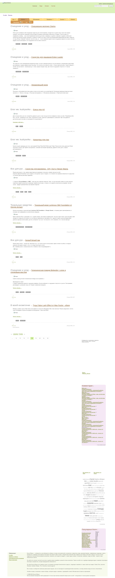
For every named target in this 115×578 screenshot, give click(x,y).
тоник (98, 517)
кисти (90, 498)
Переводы (49, 19)
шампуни (98, 521)
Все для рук (17, 169)
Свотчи (53, 6)
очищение (24, 43)
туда (21, 334)
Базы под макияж (86, 545)
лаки (22, 191)
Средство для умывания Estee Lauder (47, 57)
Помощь (10, 15)
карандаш (18, 155)
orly (25, 191)
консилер (94, 498)
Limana (83, 404)
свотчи (92, 513)
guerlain (87, 483)
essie (88, 481)
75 (20, 338)
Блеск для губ (39, 110)
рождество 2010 (100, 511)
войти (100, 3)
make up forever (95, 485)
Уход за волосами (86, 541)
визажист (93, 495)
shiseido (98, 487)
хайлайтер (92, 521)
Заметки (34, 6)
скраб (96, 513)
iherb (91, 483)
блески (101, 491)
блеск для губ (95, 491)
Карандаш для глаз (41, 140)
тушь (17, 320)
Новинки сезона (85, 393)
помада (95, 509)
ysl (97, 489)
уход (30, 191)
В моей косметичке (20, 305)
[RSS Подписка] (84, 377)
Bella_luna (84, 388)
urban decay (93, 489)
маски (89, 505)
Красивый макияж (86, 547)
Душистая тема (85, 546)
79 (35, 338)
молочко (18, 43)
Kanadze (84, 396)
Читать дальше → (17, 187)
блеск (21, 126)
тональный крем (19, 226)
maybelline (85, 487)
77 (28, 338)
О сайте (5, 15)
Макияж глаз (85, 535)
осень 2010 (87, 507)
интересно (89, 496)
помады (22, 292)
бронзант (85, 492)
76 (24, 338)
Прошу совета (85, 544)
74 (16, 338)
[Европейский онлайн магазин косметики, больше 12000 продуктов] (88, 455)
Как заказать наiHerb (86, 473)
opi (89, 487)
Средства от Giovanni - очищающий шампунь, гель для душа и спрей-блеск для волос (93, 391)
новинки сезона (94, 505)
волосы (98, 494)
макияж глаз (97, 503)
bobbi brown (86, 479)
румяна (86, 513)
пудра (85, 511)
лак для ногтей (88, 501)
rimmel (94, 487)
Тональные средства (21, 205)
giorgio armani (28, 226)
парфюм (85, 509)
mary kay (102, 485)
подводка (90, 509)
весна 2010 (91, 493)
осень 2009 (101, 505)
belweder (28, 292)
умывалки (93, 519)
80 (39, 338)
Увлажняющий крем (39, 85)
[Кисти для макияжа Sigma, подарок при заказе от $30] (99, 466)
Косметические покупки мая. (88, 406)
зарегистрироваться (108, 3)
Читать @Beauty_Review (84, 373)
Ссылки (62, 19)
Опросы (73, 19)
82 (47, 338)
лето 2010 (100, 501)
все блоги (103, 549)
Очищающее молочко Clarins (43, 26)
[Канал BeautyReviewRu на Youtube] (84, 370)
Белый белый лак (32, 240)
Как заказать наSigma (97, 473)
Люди (40, 6)
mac (90, 485)
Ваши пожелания (13, 559)
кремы (17, 96)
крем (98, 498)
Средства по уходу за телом (88, 540)
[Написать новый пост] (32, 8)
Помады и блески (86, 536)
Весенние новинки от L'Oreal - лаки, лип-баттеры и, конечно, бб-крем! (93, 395)
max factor (22, 320)
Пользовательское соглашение (16, 558)
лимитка (85, 503)
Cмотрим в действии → (18, 122)
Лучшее (47, 6)
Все (13, 19)
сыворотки (101, 513)
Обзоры (23, 19)
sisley (24, 155)
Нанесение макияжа (86, 542)
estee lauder (25, 71)
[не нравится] (14, 47)
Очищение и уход (20, 26)
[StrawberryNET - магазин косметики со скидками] (93, 355)
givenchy (100, 481)
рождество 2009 (92, 511)
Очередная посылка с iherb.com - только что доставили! (92, 430)
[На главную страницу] (14, 7)
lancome (85, 485)
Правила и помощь (13, 556)
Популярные (16, 22)
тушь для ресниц (87, 519)
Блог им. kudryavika (20, 109)
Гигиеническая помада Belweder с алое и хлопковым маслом (38, 271)
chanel (91, 479)
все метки (103, 524)
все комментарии (102, 444)
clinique (102, 479)
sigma (103, 487)
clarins (30, 43)
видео (88, 495)
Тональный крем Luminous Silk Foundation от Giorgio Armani (41, 206)
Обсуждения (36, 19)
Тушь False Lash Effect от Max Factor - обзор (51, 305)
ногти (17, 191)
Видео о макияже (86, 539)
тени (87, 515)
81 (43, 338)
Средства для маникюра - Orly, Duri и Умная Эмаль (46, 169)
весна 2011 (98, 492)
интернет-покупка (98, 496)
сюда (15, 334)
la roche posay (99, 483)
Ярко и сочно (85, 418)
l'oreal (94, 483)
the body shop (87, 489)
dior (17, 126)
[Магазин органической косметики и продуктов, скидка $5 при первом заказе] (88, 466)
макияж (90, 503)
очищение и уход (100, 506)
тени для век (93, 516)
